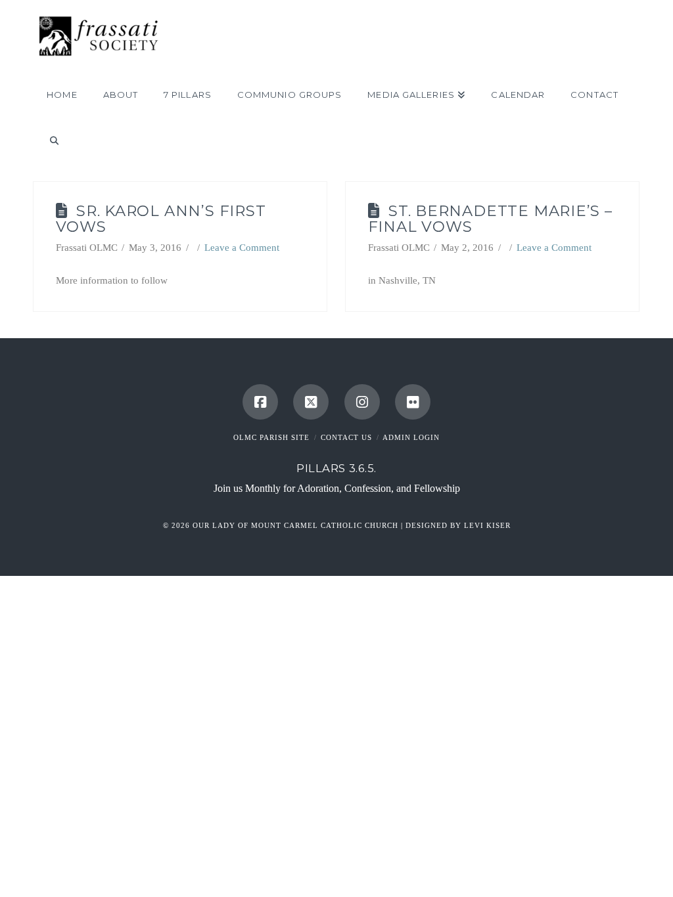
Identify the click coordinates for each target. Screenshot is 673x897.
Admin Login (411, 437)
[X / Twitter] (311, 402)
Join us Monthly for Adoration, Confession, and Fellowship (337, 488)
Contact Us (346, 437)
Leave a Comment (241, 247)
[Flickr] (412, 402)
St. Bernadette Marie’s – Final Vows (490, 219)
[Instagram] (362, 402)
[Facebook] (260, 402)
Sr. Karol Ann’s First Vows (161, 219)
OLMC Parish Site (271, 437)
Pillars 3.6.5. (336, 468)
